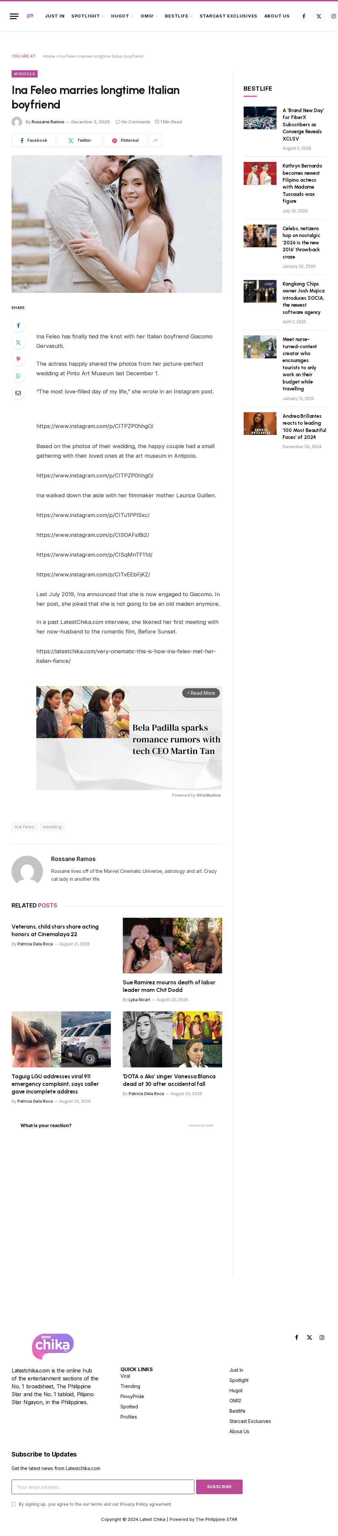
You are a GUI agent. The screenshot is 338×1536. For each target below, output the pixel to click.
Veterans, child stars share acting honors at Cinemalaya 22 (55, 930)
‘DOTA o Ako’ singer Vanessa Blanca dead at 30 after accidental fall (169, 1080)
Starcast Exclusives (229, 16)
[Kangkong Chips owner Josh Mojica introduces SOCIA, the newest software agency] (260, 291)
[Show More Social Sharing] (155, 140)
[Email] (18, 392)
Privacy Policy (134, 1504)
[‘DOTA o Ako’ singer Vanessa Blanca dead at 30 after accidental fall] (172, 1039)
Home (49, 56)
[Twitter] (18, 342)
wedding (52, 826)
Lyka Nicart (139, 999)
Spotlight (85, 16)
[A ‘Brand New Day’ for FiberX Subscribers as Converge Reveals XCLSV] (260, 118)
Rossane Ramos (48, 121)
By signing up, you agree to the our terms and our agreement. (94, 1504)
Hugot (120, 16)
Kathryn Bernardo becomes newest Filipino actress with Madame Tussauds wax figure (302, 183)
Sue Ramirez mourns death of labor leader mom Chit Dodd (169, 986)
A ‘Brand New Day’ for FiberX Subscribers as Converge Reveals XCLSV (303, 125)
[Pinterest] (18, 359)
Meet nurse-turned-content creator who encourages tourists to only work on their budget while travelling (300, 364)
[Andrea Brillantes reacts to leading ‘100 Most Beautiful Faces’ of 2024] (260, 423)
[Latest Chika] (30, 16)
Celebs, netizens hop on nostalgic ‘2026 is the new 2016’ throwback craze (301, 243)
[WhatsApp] (18, 376)
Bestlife (176, 16)
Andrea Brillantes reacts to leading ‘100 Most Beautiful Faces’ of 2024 (304, 426)
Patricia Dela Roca (35, 943)
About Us (277, 16)
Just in (54, 16)
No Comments (136, 121)
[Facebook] (18, 325)
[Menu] (14, 16)
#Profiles (24, 74)
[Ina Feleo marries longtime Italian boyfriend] (117, 224)
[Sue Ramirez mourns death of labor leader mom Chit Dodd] (172, 945)
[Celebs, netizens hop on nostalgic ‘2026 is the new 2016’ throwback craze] (260, 236)
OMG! (147, 16)
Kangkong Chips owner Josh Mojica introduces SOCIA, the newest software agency (303, 298)
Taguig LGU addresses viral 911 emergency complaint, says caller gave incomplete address (55, 1084)
